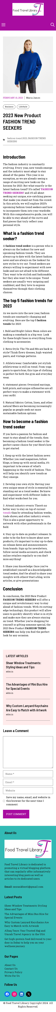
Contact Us (10, 968)
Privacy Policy (13, 972)
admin (9, 671)
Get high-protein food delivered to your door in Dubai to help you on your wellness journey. (28, 942)
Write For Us (12, 975)
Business (9, 106)
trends (7, 512)
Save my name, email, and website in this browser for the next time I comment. (28, 801)
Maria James (33, 97)
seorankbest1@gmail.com (28, 886)
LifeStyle (23, 106)
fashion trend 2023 (17, 138)
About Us (9, 965)
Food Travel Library (16, 864)
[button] (52, 25)
